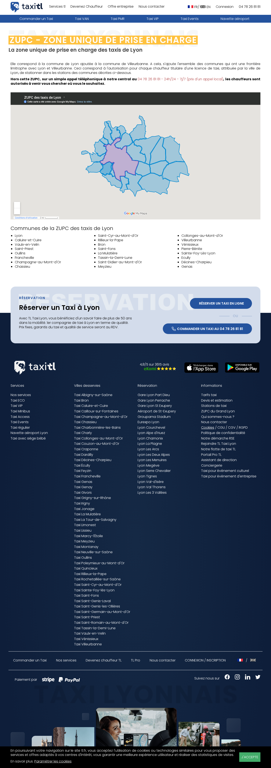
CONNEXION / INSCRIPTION (205, 660)
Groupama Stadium (154, 416)
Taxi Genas (83, 481)
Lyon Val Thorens (152, 487)
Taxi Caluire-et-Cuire (91, 405)
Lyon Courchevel (151, 427)
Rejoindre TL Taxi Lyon (218, 443)
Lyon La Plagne (150, 443)
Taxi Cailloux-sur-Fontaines (96, 411)
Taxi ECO (18, 400)
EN (208, 6)
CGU (221, 427)
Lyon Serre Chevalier (154, 470)
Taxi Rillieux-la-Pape (90, 573)
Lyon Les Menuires (152, 459)
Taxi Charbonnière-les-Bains (97, 427)
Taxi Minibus (20, 411)
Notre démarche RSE (218, 438)
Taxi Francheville (87, 476)
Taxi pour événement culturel (225, 470)
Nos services (21, 394)
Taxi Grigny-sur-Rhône (92, 497)
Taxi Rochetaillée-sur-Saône (97, 579)
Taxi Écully (82, 465)
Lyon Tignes (147, 476)
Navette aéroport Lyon (29, 432)
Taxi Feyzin (82, 470)
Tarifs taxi (209, 394)
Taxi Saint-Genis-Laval (92, 601)
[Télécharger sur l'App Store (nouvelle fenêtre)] (199, 371)
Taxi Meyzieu (84, 541)
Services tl (57, 6)
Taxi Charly (83, 432)
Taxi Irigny (82, 503)
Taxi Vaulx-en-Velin (90, 633)
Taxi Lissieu (82, 530)
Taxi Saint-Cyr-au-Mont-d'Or (98, 584)
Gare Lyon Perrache (154, 400)
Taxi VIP (153, 18)
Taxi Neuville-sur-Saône (93, 552)
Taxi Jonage (84, 508)
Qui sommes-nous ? (217, 416)
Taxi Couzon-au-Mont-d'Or (96, 443)
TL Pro (135, 660)
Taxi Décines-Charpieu (92, 459)
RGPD (243, 427)
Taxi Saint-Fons (86, 595)
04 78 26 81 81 (249, 7)
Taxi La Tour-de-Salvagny (95, 519)
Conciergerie (211, 465)
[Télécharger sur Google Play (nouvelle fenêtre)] (240, 371)
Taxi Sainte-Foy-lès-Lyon (94, 590)
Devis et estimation (216, 400)
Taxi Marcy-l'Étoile (88, 536)
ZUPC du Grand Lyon (218, 411)
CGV (232, 427)
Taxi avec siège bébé (28, 438)
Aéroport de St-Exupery (157, 411)
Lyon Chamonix (150, 438)
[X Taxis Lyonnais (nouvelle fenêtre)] (255, 678)
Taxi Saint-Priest (87, 617)
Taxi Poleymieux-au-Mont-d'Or (99, 563)
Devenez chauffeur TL (104, 660)
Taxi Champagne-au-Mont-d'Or (100, 416)
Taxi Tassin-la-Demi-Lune (95, 628)
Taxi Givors (83, 492)
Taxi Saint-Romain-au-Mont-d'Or (101, 622)
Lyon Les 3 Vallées (152, 492)
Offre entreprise (121, 6)
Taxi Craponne (86, 449)
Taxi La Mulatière (87, 514)
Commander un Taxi (36, 18)
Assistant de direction (219, 459)
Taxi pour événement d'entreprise (228, 476)
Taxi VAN (82, 18)
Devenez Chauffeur (87, 6)
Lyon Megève (148, 465)
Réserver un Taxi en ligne (221, 303)
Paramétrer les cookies (53, 761)
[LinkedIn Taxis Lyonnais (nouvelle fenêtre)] (245, 678)
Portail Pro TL (211, 454)
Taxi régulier (20, 427)
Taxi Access (20, 416)
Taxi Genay (83, 487)
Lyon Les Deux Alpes (154, 454)
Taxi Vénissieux (86, 638)
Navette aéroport (235, 18)
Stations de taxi (214, 405)
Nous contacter (152, 6)
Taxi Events (190, 18)
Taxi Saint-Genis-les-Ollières (97, 606)
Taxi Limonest (85, 525)
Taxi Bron (81, 400)
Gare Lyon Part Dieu (154, 394)
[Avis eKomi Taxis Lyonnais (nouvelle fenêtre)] (158, 369)
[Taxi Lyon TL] (27, 7)
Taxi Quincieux (85, 568)
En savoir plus (22, 761)
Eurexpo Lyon (148, 422)
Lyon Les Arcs (148, 449)
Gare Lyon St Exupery (155, 405)
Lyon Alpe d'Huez (151, 432)
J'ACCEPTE (249, 757)
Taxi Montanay (86, 546)
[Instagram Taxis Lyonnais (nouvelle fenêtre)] (235, 678)
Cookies (207, 428)
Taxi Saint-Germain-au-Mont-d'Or (102, 611)
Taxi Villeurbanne (88, 644)
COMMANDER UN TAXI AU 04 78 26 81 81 (210, 328)
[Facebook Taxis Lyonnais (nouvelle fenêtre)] (225, 678)
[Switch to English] (253, 660)
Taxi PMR (117, 18)
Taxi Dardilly (83, 454)
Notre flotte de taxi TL (218, 449)
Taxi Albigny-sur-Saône (93, 394)
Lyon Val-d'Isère (151, 481)
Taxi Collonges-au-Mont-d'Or (98, 438)
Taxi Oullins (83, 557)
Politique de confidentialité (223, 432)
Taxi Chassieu (85, 422)
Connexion (225, 7)
